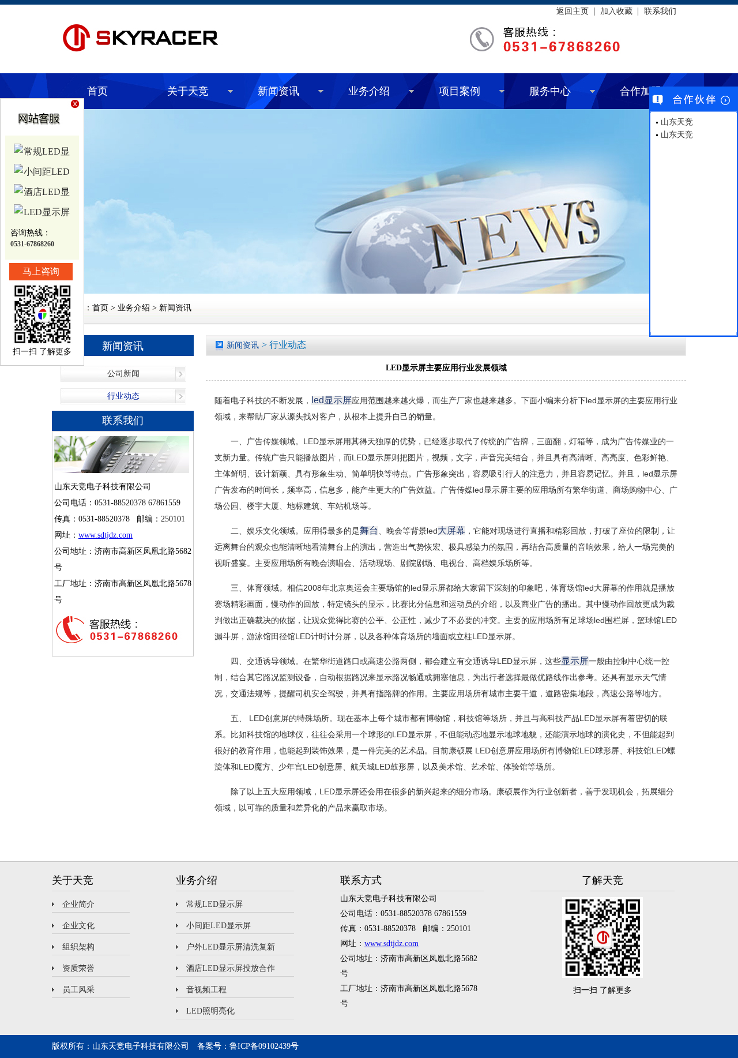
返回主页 (572, 11)
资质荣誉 (78, 968)
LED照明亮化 (210, 1011)
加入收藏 (616, 11)
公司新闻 (123, 373)
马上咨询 (40, 271)
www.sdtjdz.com (105, 535)
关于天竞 (188, 91)
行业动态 (123, 396)
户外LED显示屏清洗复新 (230, 947)
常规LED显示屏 (214, 904)
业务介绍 (369, 91)
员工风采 (78, 989)
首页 (97, 91)
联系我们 (660, 11)
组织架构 (78, 947)
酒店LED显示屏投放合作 (230, 968)
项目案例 (459, 91)
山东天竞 (677, 122)
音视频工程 (206, 989)
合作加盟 (640, 91)
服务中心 (550, 91)
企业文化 (78, 925)
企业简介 (78, 904)
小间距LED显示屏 (218, 925)
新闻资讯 (278, 91)
